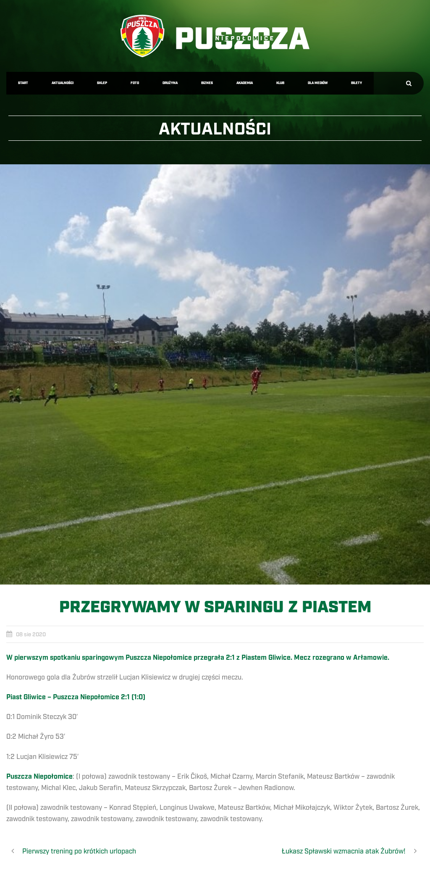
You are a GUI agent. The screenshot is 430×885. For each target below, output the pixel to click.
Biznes (207, 83)
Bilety (356, 83)
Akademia (244, 83)
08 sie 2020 (31, 634)
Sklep (102, 83)
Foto (135, 83)
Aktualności (62, 83)
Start (23, 83)
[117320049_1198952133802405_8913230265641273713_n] (215, 374)
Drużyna (170, 83)
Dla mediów (318, 83)
